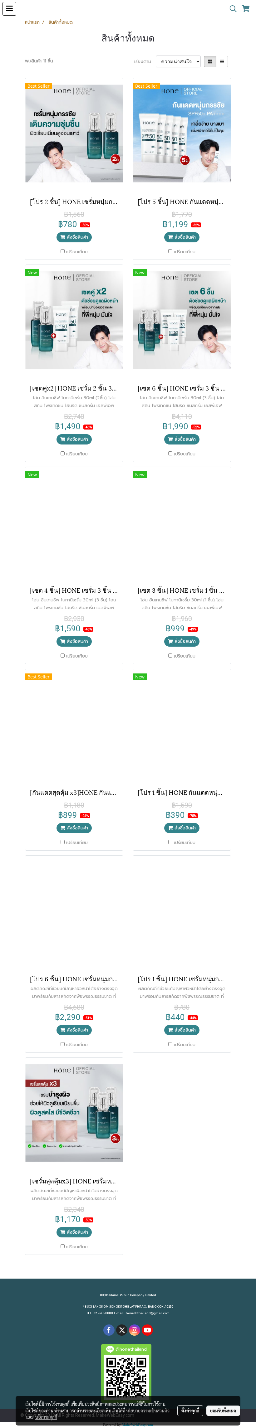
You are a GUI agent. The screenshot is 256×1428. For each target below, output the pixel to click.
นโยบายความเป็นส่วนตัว (148, 1410)
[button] (231, 8)
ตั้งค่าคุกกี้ (190, 1410)
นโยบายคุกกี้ (46, 1417)
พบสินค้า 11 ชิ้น (39, 61)
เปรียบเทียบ (77, 252)
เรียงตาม (145, 61)
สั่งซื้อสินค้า (76, 237)
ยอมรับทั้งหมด (223, 1410)
